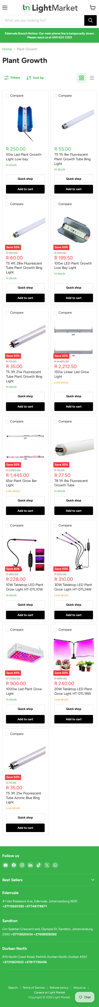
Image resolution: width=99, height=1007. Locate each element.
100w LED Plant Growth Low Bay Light (73, 265)
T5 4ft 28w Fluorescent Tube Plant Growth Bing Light (24, 267)
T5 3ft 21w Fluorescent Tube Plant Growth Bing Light (24, 376)
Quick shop (25, 178)
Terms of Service (34, 987)
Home (7, 49)
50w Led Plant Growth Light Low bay (23, 156)
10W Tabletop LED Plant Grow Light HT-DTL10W (24, 587)
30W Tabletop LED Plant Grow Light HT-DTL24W (73, 587)
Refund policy (59, 987)
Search (12, 987)
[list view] (92, 78)
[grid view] (81, 78)
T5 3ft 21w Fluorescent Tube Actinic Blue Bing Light (23, 797)
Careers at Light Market (49, 992)
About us (79, 987)
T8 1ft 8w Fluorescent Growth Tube (71, 483)
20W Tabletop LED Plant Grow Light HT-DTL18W (73, 691)
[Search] (90, 20)
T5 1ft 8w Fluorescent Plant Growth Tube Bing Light (72, 159)
